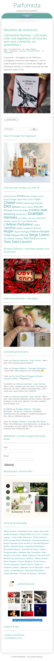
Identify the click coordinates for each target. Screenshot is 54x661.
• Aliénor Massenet (41, 531)
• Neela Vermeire (41, 558)
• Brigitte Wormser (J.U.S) (30, 534)
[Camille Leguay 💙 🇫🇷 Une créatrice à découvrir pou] (40, 610)
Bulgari (13, 200)
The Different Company (13, 239)
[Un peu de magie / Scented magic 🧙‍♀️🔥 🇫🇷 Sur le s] (14, 610)
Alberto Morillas (10, 531)
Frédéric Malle (38, 210)
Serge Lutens (39, 235)
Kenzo (29, 221)
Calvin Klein (22, 200)
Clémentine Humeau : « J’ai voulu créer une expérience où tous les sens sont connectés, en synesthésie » (25, 40)
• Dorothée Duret (17, 546)
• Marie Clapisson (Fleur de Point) (35, 555)
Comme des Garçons (33, 203)
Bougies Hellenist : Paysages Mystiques (29, 368)
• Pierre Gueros (39, 561)
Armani (21, 195)
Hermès (10, 217)
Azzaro (41, 196)
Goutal (19, 214)
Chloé (19, 203)
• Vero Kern (41, 573)
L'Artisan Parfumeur (18, 224)
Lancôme (9, 227)
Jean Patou (32, 218)
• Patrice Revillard (25, 561)
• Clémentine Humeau (40, 540)
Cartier (37, 199)
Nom (6, 447)
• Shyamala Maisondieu (34, 570)
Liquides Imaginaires (24, 228)
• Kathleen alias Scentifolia (29, 552)
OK (34, 129)
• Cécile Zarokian (39, 537)
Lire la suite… (12, 119)
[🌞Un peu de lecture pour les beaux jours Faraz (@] (40, 597)
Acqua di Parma (10, 196)
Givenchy (9, 213)
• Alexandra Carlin (25, 531)
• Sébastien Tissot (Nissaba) (31, 567)
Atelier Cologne (31, 196)
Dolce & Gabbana (27, 207)
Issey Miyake (22, 218)
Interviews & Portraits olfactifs (29, 51)
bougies (7, 200)
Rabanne (15, 235)
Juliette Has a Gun (18, 221)
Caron (30, 199)
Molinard (37, 228)
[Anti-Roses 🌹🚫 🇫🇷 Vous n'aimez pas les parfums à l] (27, 610)
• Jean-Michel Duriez (30, 549)
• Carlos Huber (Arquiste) (21, 537)
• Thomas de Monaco (27, 573)
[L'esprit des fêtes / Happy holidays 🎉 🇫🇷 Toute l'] (14, 597)
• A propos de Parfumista (14, 635)
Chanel (9, 202)
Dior (7, 206)
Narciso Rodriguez (22, 232)
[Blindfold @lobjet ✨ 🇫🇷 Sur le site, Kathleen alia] (27, 597)
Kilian (35, 221)
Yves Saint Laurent (18, 242)
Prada (7, 235)
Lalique (36, 225)
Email (6, 456)
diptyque (16, 206)
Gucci (25, 214)
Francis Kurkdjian (21, 210)
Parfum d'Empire (39, 231)
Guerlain (35, 213)
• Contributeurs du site (13, 638)
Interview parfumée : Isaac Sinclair (26, 360)
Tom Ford (29, 238)
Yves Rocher (41, 239)
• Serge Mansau (17, 570)
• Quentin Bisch (26, 564)
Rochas (24, 235)
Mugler (9, 231)
